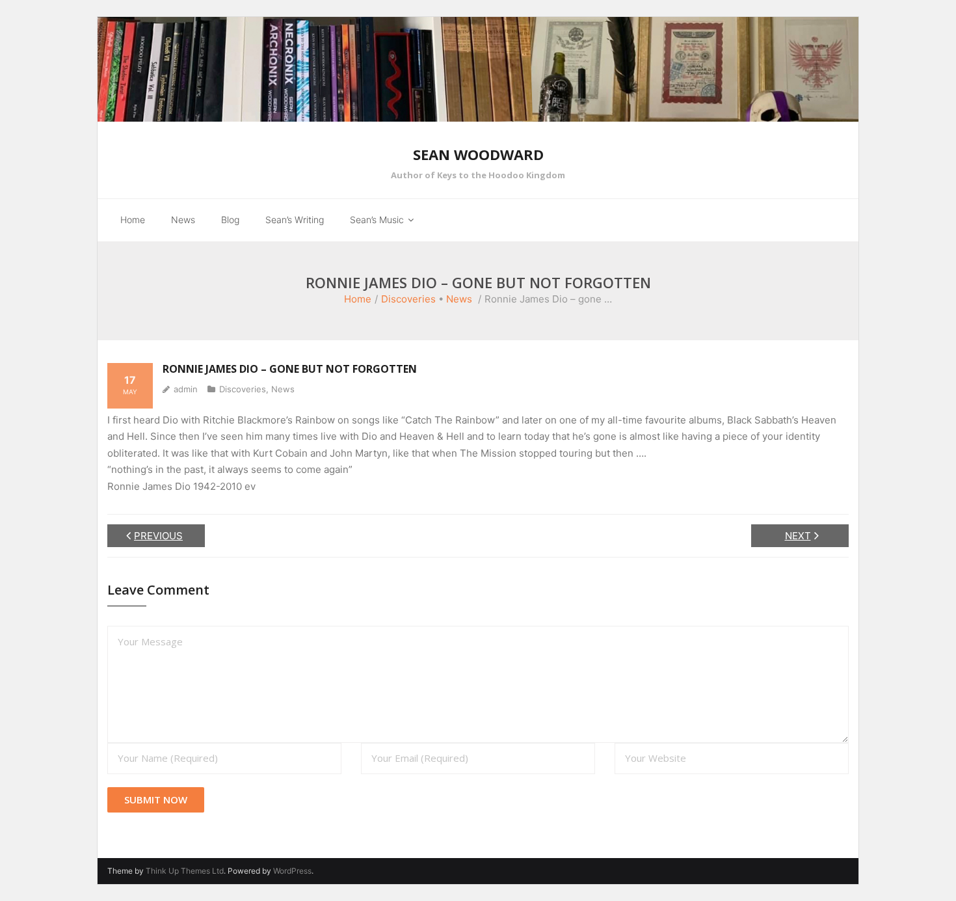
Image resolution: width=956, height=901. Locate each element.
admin (186, 389)
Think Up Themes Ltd (185, 871)
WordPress (292, 871)
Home (357, 299)
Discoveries (408, 299)
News (459, 299)
